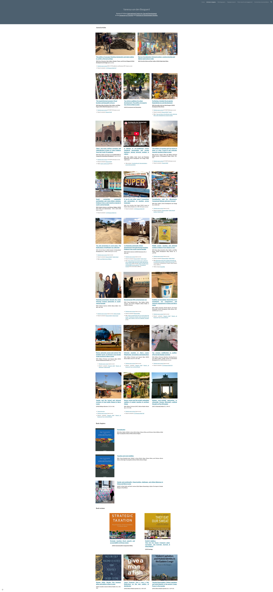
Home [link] (203, 2)
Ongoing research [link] (231, 2)
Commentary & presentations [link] (261, 2)
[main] (136, 9)
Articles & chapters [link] (211, 2)
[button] (271, 2)
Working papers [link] (221, 2)
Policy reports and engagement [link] (244, 2)
